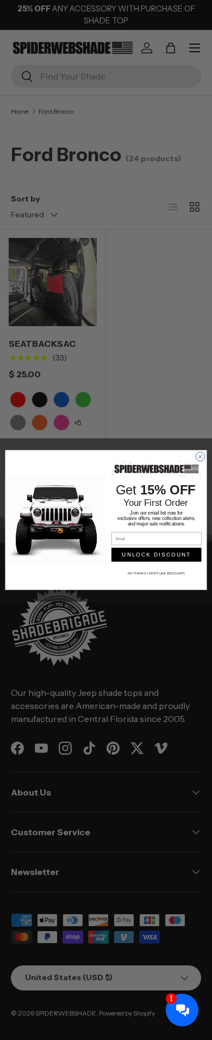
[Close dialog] (200, 456)
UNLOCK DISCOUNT (156, 555)
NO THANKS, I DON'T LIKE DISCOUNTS (156, 574)
